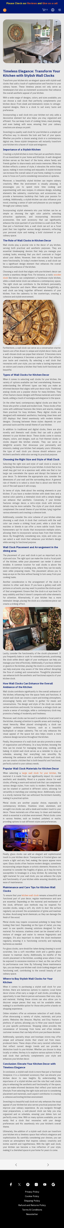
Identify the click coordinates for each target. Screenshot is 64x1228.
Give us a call (50, 3)
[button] (45, 9)
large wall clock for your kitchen (39, 773)
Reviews (32, 3)
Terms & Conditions (32, 1209)
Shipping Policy (32, 1200)
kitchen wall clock (30, 895)
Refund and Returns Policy (32, 1205)
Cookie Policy (32, 1196)
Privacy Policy (32, 1191)
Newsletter (32, 1214)
